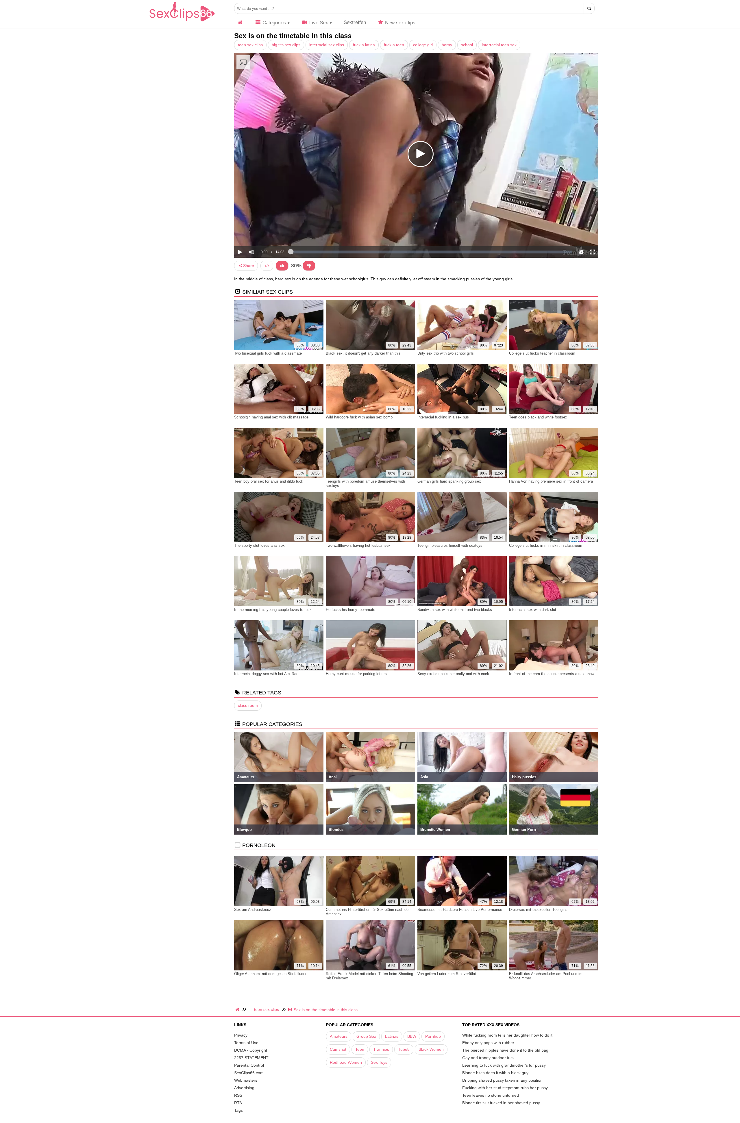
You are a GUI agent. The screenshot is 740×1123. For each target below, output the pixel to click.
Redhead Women (346, 1062)
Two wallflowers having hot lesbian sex (358, 545)
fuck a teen (394, 44)
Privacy (240, 1035)
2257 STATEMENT (251, 1057)
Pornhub (433, 1036)
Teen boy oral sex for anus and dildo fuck (268, 481)
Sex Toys (379, 1062)
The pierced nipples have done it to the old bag (505, 1050)
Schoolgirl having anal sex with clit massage (271, 417)
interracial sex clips (326, 44)
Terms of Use (246, 1042)
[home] (238, 1009)
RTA (238, 1102)
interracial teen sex (499, 44)
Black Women (431, 1049)
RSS (238, 1095)
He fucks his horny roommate (350, 609)
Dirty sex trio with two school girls (445, 353)
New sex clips (399, 22)
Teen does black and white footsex (538, 417)
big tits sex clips (286, 44)
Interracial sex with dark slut (532, 609)
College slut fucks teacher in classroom (542, 353)
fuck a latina (364, 44)
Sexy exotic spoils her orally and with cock (453, 674)
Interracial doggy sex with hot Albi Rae (266, 674)
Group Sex (366, 1036)
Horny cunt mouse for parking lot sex (357, 674)
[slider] (261, 234)
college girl (423, 44)
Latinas (391, 1036)
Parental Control (249, 1065)
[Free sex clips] (182, 21)
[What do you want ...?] (589, 8)
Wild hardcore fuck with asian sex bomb (359, 417)
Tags (238, 1110)
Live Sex (318, 22)
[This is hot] (282, 266)
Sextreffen (355, 22)
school (467, 44)
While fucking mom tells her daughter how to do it (507, 1035)
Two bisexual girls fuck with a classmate (268, 353)
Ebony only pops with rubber (488, 1042)
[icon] (240, 23)
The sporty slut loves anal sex (259, 545)
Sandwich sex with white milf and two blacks (454, 609)
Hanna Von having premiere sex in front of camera (551, 481)
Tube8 (404, 1049)
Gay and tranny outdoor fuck (488, 1057)
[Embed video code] (266, 266)
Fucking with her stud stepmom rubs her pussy (505, 1087)
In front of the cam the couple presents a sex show (551, 674)
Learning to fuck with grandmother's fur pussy (504, 1065)
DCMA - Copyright (250, 1050)
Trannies (381, 1049)
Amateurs (338, 1036)
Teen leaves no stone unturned (490, 1095)
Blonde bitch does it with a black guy (495, 1072)
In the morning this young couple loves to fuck (273, 609)
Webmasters (245, 1080)
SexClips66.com (249, 1072)
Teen (359, 1049)
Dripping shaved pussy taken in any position (502, 1080)
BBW (411, 1036)
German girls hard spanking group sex (449, 481)
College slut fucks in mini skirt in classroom (545, 545)
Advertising (244, 1087)
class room (248, 705)
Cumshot (338, 1049)
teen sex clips (250, 44)
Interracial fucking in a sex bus (443, 417)
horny (447, 44)
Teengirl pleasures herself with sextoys (449, 545)
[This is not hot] (309, 266)
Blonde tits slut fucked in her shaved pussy (501, 1102)
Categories (273, 22)
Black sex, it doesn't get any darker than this (363, 353)
